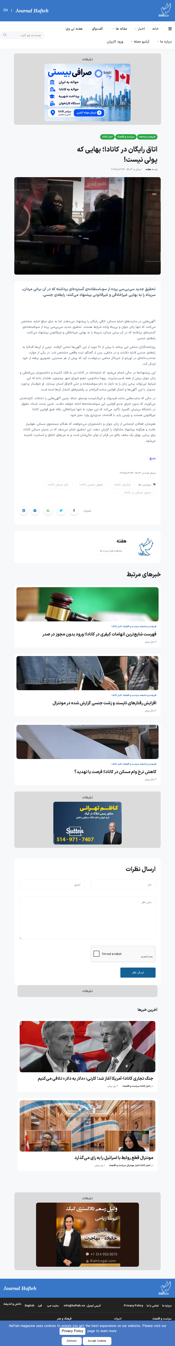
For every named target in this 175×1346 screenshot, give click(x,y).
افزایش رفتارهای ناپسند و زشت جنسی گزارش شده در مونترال (104, 703)
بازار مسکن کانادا (58, 485)
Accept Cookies (97, 1341)
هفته (148, 169)
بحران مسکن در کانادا (137, 492)
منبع (153, 458)
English (29, 1306)
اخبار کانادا (145, 1086)
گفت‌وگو (97, 28)
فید (40, 1306)
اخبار (141, 28)
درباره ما (166, 41)
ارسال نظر (138, 972)
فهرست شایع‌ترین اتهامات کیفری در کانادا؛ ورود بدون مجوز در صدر (99, 634)
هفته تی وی (74, 28)
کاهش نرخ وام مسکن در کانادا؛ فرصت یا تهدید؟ (115, 772)
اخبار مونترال (133, 1165)
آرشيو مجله (141, 41)
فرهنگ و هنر (64, 1319)
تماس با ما (153, 1306)
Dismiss (72, 1341)
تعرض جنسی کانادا (91, 485)
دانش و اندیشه (12, 1304)
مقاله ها (121, 28)
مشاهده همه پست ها (111, 551)
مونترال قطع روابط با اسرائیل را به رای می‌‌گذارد (113, 1158)
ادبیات (117, 1319)
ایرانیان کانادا (122, 485)
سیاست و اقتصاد (131, 1086)
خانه (155, 28)
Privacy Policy (72, 1331)
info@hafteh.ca (82, 1306)
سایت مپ (53, 1306)
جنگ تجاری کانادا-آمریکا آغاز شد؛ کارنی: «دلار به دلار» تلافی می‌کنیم (95, 1078)
